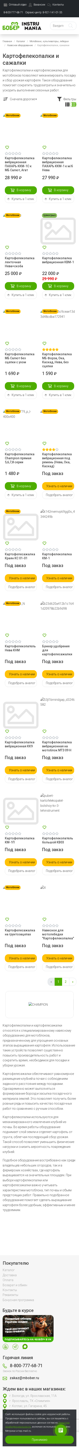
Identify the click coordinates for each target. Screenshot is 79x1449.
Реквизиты (10, 1295)
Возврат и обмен (15, 1285)
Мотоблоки (12, 115)
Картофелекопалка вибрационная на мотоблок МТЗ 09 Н (57, 746)
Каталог (20, 41)
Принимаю (39, 1439)
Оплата (8, 1280)
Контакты (10, 1290)
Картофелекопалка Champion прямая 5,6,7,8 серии (19, 458)
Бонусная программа (18, 1300)
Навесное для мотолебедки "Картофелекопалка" (58, 934)
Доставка (10, 1275)
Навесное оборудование (20, 45)
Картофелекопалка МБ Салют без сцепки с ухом (19, 358)
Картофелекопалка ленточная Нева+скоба (19, 262)
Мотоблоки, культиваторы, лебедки (49, 41)
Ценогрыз (49, 215)
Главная (7, 41)
